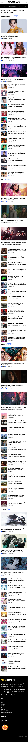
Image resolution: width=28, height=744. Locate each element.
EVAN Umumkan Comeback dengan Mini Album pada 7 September (15, 160)
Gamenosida (4, 720)
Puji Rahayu (4, 531)
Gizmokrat (3, 721)
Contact (3, 705)
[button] (26, 2)
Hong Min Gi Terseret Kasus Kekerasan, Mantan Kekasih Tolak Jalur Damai (17, 99)
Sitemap (3, 709)
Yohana (3, 81)
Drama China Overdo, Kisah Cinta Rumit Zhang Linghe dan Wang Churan (17, 463)
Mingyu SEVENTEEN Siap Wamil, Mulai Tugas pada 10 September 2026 (16, 153)
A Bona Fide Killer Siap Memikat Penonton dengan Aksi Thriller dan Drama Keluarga (17, 449)
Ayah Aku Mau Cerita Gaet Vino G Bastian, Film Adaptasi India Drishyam (17, 271)
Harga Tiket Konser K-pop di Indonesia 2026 (13, 79)
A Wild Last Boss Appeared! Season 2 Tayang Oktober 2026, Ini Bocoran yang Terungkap (17, 648)
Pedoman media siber (6, 712)
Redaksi (3, 704)
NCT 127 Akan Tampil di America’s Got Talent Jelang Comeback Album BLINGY (17, 133)
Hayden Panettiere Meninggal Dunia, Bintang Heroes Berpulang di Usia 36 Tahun (16, 113)
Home (3, 6)
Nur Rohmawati (4, 38)
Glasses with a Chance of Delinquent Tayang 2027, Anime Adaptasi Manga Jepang (16, 601)
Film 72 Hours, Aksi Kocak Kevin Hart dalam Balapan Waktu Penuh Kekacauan (16, 338)
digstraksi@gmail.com (11, 695)
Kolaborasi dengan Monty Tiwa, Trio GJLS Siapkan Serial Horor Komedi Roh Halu (16, 429)
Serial (24, 6)
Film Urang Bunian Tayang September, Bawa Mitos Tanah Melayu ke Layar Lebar (16, 257)
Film (19, 6)
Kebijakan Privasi (5, 711)
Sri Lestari (4, 201)
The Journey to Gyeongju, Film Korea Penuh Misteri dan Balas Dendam (16, 298)
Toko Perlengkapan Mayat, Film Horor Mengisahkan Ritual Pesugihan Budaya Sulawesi (16, 318)
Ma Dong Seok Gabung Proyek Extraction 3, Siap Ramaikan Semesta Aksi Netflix (16, 106)
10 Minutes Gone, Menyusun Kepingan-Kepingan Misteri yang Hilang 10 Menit (16, 325)
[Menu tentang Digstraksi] (2, 2)
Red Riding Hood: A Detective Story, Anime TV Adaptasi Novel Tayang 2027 (16, 614)
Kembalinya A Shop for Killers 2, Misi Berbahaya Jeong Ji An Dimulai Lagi (16, 469)
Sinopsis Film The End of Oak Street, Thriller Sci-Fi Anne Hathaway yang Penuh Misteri (16, 305)
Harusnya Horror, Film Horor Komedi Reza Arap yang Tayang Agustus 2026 (16, 278)
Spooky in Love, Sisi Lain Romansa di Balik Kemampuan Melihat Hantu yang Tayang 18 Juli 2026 (17, 476)
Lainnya (15, 16)
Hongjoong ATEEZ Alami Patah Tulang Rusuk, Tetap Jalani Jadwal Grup (17, 119)
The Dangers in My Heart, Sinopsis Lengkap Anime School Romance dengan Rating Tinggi (17, 641)
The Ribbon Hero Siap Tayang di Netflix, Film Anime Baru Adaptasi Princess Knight (16, 668)
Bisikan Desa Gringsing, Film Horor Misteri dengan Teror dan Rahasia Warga (17, 251)
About (2, 702)
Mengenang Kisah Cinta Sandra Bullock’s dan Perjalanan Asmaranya (16, 86)
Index (2, 707)
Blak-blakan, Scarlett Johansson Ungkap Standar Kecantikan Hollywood (16, 174)
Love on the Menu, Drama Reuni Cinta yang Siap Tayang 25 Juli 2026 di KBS (16, 456)
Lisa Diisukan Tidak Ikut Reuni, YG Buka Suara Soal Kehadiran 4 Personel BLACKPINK (17, 167)
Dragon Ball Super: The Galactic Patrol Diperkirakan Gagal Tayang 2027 (16, 607)
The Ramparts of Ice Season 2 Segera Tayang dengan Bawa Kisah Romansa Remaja (17, 634)
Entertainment (11, 6)
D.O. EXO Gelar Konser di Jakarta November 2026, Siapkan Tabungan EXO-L (16, 147)
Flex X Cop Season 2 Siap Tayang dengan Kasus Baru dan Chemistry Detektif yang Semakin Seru (17, 436)
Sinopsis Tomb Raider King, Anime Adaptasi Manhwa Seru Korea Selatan (17, 580)
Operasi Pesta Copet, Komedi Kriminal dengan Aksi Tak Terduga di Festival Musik (17, 264)
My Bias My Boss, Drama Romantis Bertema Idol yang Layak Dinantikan (17, 442)
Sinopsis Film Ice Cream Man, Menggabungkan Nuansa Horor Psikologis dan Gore (16, 311)
